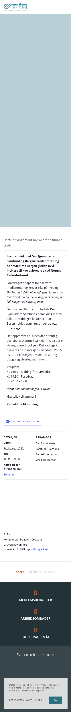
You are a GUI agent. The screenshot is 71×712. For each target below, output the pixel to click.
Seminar (9, 474)
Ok (55, 700)
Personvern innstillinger (25, 700)
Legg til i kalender (23, 421)
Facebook (34, 572)
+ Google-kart (39, 549)
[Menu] (65, 7)
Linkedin (49, 572)
